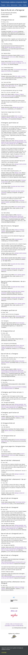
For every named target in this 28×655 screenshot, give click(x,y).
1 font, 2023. (5, 557)
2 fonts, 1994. (5, 355)
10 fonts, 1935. (5, 125)
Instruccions (14, 5)
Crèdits (25, 5)
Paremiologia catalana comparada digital (14, 2)
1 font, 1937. (5, 394)
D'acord (4, 652)
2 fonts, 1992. (5, 312)
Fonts (20, 5)
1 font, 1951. (5, 414)
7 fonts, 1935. (5, 228)
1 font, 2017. (5, 438)
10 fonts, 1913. (5, 22)
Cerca (8, 5)
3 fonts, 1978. (5, 285)
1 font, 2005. (5, 450)
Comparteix (23, 16)
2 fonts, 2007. (5, 333)
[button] (14, 597)
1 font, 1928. (5, 425)
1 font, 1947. (5, 462)
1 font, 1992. (5, 500)
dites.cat (14, 611)
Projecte (3, 5)
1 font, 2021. (5, 382)
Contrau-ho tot (4, 16)
